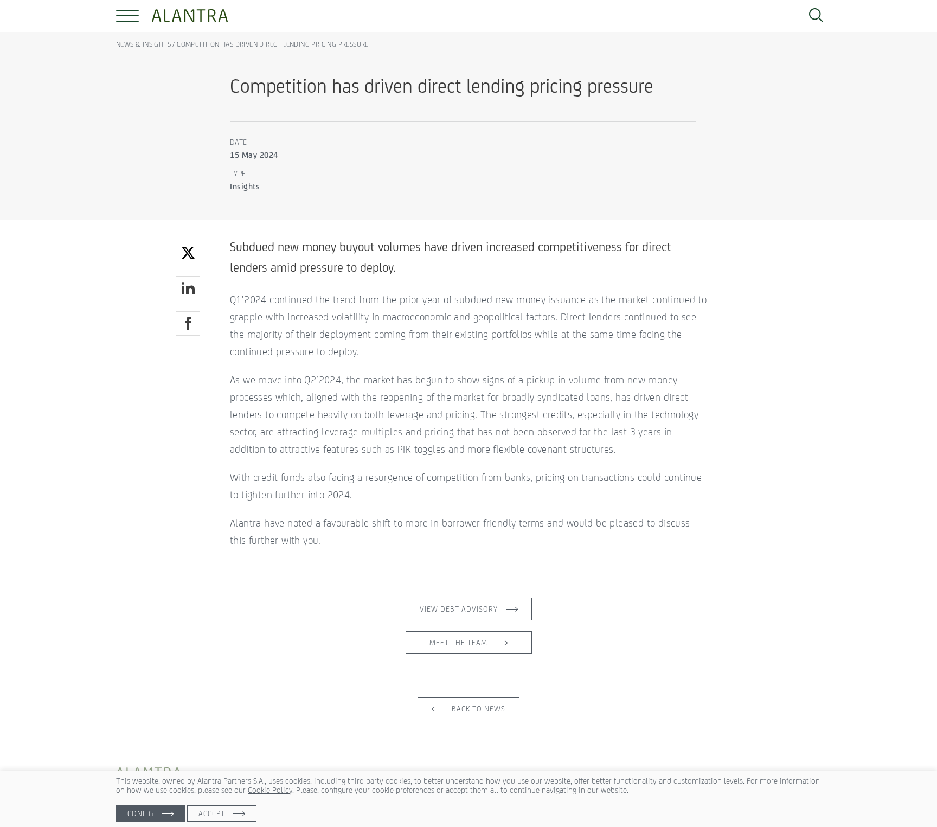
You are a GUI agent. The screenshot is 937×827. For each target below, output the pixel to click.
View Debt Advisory (459, 609)
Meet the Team (458, 642)
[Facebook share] (188, 323)
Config (140, 813)
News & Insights (144, 44)
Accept (211, 813)
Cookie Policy (270, 789)
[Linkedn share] (188, 288)
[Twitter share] (188, 253)
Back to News (478, 708)
